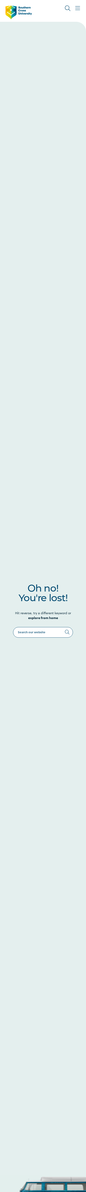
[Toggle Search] (68, 8)
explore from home (43, 618)
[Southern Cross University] (19, 12)
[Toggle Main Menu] (78, 8)
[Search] (67, 632)
